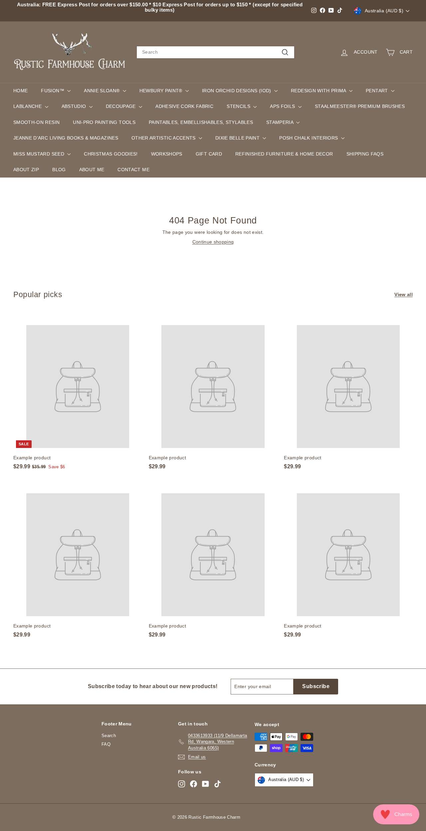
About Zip (26, 169)
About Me (92, 169)
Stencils (239, 106)
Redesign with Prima (319, 90)
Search (109, 735)
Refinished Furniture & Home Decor (284, 154)
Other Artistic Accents (164, 138)
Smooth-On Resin (36, 122)
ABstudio (75, 106)
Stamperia (280, 122)
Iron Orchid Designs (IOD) (237, 90)
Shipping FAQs (365, 154)
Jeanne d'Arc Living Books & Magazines (65, 138)
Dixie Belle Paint (238, 138)
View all (403, 294)
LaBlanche (28, 106)
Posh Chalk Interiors (309, 138)
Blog (59, 169)
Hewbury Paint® (161, 90)
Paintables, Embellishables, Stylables (201, 122)
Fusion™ (53, 90)
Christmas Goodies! (110, 154)
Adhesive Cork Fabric (184, 106)
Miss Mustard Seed (39, 154)
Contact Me (133, 169)
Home (20, 90)
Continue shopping (213, 241)
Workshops (166, 154)
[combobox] (215, 52)
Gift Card (209, 154)
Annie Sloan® (102, 90)
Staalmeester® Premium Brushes (360, 106)
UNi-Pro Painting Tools (104, 122)
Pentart (377, 90)
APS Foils (283, 106)
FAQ (106, 744)
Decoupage (121, 106)
